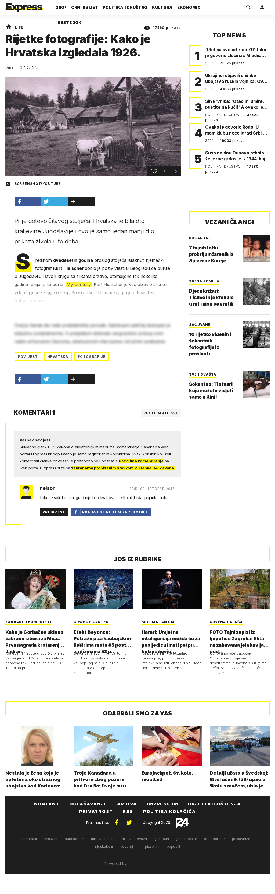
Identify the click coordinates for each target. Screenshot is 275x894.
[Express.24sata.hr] (24, 6)
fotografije (92, 357)
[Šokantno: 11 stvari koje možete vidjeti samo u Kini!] (256, 384)
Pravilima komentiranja (141, 461)
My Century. (79, 284)
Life (19, 27)
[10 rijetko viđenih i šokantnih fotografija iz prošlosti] (256, 334)
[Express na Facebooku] (116, 822)
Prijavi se (53, 512)
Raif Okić (27, 67)
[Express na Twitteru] (129, 822)
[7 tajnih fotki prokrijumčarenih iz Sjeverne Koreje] (256, 248)
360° (210, 63)
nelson (48, 488)
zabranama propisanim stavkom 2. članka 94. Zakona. (123, 468)
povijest (28, 357)
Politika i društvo (223, 115)
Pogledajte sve (160, 413)
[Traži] (248, 7)
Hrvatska (58, 357)
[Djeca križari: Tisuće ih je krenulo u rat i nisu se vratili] (256, 291)
